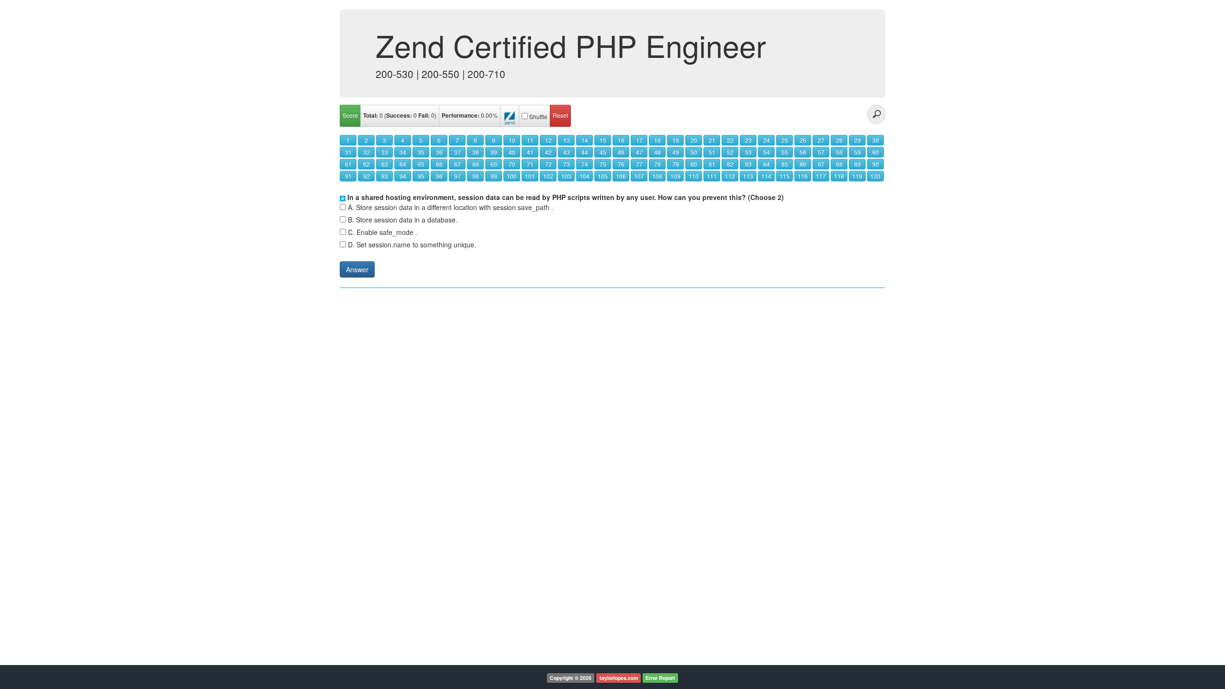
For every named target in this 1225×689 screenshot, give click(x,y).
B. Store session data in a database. (402, 219)
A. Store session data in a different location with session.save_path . (450, 207)
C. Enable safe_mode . (382, 232)
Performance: (460, 115)
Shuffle (538, 116)
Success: (399, 115)
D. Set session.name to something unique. (412, 244)
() (399, 115)
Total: (370, 115)
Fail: (424, 115)
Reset (560, 115)
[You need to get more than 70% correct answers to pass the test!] (509, 116)
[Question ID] (342, 197)
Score (350, 115)
